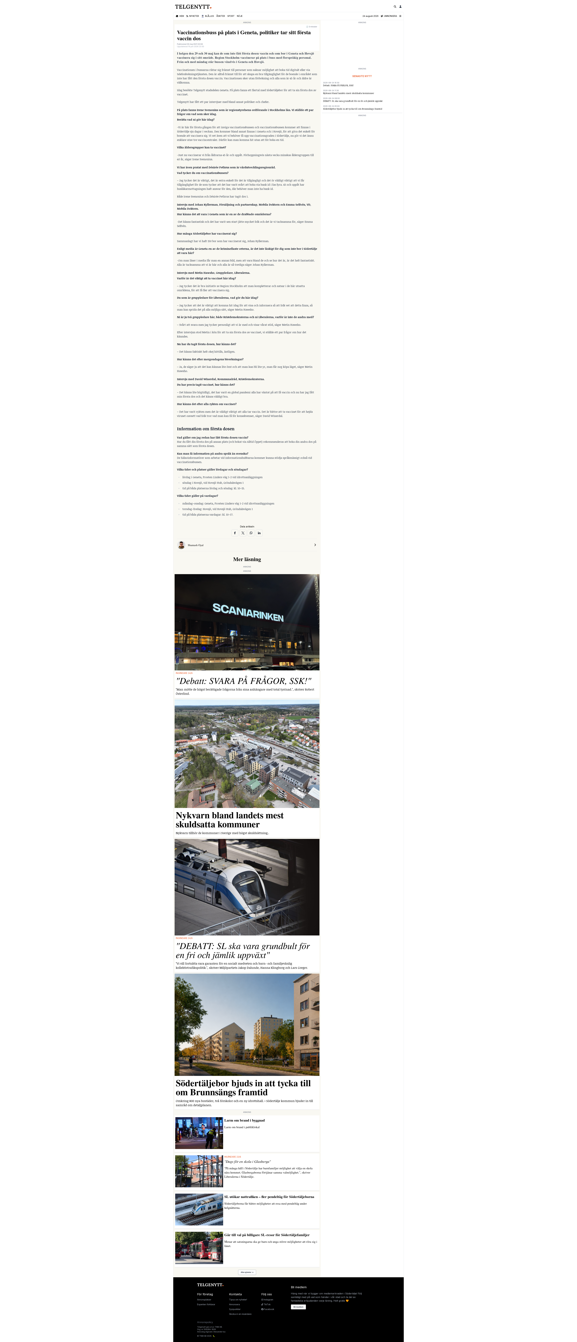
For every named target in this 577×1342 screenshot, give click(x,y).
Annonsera (234, 1304)
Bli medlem (298, 1307)
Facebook (268, 1309)
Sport (231, 16)
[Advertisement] (362, 45)
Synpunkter (235, 1309)
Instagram (268, 1299)
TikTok (267, 1304)
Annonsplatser (204, 1299)
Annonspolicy (205, 1322)
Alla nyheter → (247, 1272)
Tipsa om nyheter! (238, 1299)
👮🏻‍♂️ (207, 16)
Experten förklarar (206, 1304)
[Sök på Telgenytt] (395, 6)
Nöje (240, 16)
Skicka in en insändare (240, 1314)
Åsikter (220, 16)
